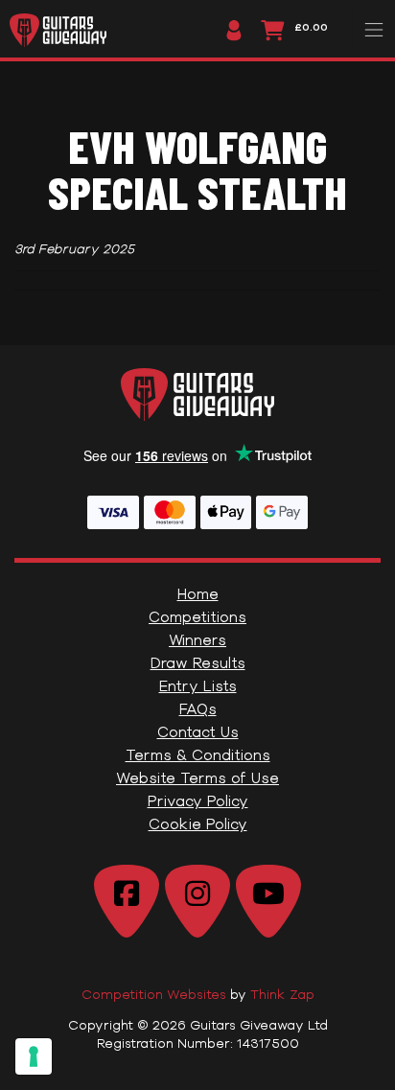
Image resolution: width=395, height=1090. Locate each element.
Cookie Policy (198, 824)
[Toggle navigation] (373, 30)
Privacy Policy (198, 801)
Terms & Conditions (198, 755)
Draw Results (198, 663)
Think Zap (282, 994)
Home (198, 594)
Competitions (197, 617)
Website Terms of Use (197, 778)
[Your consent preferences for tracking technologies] (33, 1056)
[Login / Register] (230, 30)
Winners (197, 640)
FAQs (198, 709)
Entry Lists (198, 686)
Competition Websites (153, 994)
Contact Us (198, 732)
